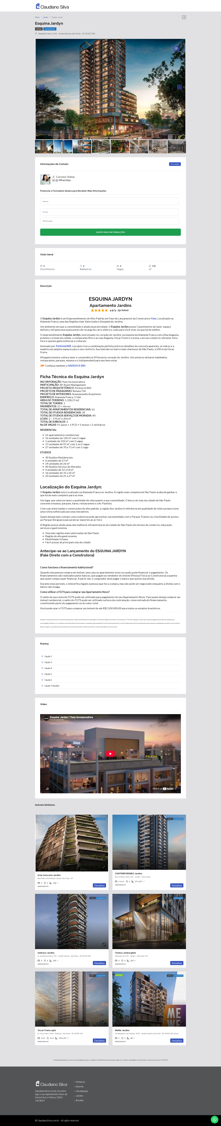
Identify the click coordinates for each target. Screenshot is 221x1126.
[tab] (176, 48)
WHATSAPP (175, 5)
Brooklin (80, 1100)
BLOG (162, 5)
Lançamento (50, 29)
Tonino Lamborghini (125, 953)
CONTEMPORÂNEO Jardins (128, 873)
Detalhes (99, 885)
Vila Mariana (82, 1091)
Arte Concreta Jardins (49, 875)
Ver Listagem (174, 164)
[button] (214, 1119)
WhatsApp (65, 180)
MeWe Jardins (122, 1030)
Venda (38, 29)
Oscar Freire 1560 (47, 1030)
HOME (152, 5)
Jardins (79, 1095)
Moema (79, 1086)
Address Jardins (46, 953)
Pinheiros (80, 1082)
